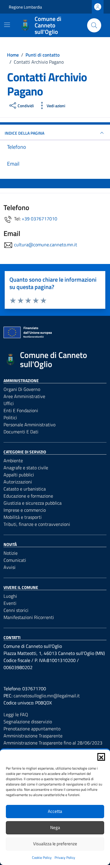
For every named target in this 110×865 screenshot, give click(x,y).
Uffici (9, 403)
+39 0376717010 (39, 218)
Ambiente (13, 460)
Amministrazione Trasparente (33, 735)
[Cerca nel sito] (94, 25)
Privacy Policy (65, 857)
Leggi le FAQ (16, 714)
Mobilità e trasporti (23, 517)
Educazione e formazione (28, 495)
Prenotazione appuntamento (32, 728)
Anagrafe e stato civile (26, 467)
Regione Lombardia (25, 7)
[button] (101, 757)
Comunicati (15, 560)
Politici (10, 417)
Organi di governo (22, 389)
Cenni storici (16, 610)
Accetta (55, 811)
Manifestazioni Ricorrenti (29, 617)
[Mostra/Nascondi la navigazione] (7, 24)
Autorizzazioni (18, 481)
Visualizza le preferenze (55, 843)
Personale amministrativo (29, 424)
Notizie (11, 553)
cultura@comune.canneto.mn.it (45, 244)
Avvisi (10, 567)
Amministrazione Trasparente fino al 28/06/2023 (53, 742)
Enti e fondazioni (21, 410)
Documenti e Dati (21, 431)
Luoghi (10, 596)
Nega (55, 827)
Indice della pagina (24, 133)
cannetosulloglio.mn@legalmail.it (46, 695)
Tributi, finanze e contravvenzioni (37, 524)
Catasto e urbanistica (25, 488)
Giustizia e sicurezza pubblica (33, 502)
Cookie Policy (42, 857)
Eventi (10, 603)
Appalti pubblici (19, 474)
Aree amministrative (24, 396)
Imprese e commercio (25, 510)
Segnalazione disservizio (28, 721)
